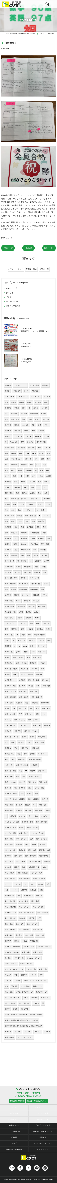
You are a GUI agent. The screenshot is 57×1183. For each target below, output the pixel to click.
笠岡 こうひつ (10, 691)
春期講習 (28, 618)
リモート (28, 436)
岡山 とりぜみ (38, 907)
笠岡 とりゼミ (18, 657)
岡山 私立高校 (33, 680)
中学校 (43, 567)
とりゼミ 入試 (10, 686)
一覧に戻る (28, 248)
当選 (48, 884)
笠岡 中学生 (37, 952)
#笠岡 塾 (44, 269)
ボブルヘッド (45, 997)
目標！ (32, 646)
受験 (44, 533)
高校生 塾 (24, 669)
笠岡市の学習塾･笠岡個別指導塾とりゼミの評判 (21, 1020)
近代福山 (30, 527)
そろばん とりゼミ (34, 958)
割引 (6, 759)
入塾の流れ (35, 391)
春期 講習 (23, 691)
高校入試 (45, 680)
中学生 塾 (34, 941)
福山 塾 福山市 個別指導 (15, 799)
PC (13, 640)
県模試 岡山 (9, 754)
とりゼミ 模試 (36, 873)
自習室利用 (9, 567)
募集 (6, 470)
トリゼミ (8, 550)
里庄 (39, 448)
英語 (6, 453)
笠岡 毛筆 (24, 748)
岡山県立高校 (23, 584)
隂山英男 (31, 448)
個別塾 (7, 504)
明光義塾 (41, 538)
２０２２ (46, 516)
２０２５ (33, 975)
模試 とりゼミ (41, 839)
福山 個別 (32, 782)
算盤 (23, 776)
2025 (25, 884)
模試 (31, 839)
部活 (42, 589)
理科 (37, 714)
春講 (37, 686)
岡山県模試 (27, 567)
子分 (38, 487)
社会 (44, 714)
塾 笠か (8, 958)
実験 (23, 635)
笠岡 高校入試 (10, 929)
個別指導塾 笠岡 (11, 578)
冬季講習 (34, 765)
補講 (30, 419)
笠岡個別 (37, 572)
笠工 (39, 918)
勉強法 (28, 612)
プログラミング (16, 459)
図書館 (18, 567)
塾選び (43, 413)
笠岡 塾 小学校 (22, 765)
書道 (12, 742)
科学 (29, 635)
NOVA (27, 453)
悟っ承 (41, 453)
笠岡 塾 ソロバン (12, 737)
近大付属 (14, 986)
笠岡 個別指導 (10, 584)
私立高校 (33, 890)
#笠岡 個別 (31, 269)
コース (26, 391)
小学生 (24, 941)
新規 (26, 703)
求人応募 (47, 396)
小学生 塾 (9, 765)
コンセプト (24, 1009)
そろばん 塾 (19, 958)
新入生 (24, 493)
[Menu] (53, 4)
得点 (20, 771)
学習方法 (8, 731)
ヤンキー (8, 487)
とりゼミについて (20, 385)
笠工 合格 (20, 924)
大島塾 (32, 538)
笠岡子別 (17, 731)
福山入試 (39, 895)
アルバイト (31, 504)
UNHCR (15, 674)
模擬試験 (19, 844)
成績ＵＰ (8, 431)
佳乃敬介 (47, 499)
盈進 (23, 867)
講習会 (20, 470)
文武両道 (8, 595)
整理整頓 (8, 646)
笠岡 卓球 (42, 652)
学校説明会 (34, 413)
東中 (48, 459)
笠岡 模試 (9, 935)
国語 (32, 487)
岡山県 (21, 402)
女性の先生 (45, 703)
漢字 (22, 442)
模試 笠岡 (9, 844)
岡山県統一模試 (44, 850)
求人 (19, 510)
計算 (27, 476)
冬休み (45, 867)
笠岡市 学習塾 (32, 827)
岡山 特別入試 (24, 929)
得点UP (32, 771)
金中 (31, 465)
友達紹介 (8, 482)
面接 (17, 776)
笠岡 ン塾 (9, 635)
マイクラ (32, 640)
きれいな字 (13, 442)
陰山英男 (38, 402)
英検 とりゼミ (21, 839)
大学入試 (22, 680)
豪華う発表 (9, 810)
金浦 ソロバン (24, 725)
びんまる (22, 816)
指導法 (16, 425)
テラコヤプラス (10, 623)
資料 (12, 759)
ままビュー (45, 816)
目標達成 (40, 629)
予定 (42, 459)
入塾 (45, 493)
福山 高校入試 (24, 1003)
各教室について (22, 396)
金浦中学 (24, 465)
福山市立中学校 (10, 850)
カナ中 (7, 476)
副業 (12, 521)
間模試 (27, 805)
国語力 (7, 640)
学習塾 (15, 1009)
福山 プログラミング (12, 997)
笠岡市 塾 (9, 652)
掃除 (48, 640)
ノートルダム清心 (34, 861)
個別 (6, 402)
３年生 (40, 476)
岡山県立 (19, 935)
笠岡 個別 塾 (30, 516)
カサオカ (17, 431)
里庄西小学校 (9, 606)
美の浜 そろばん (35, 776)
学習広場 (24, 538)
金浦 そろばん (10, 725)
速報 (38, 527)
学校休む (8, 436)
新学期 (7, 674)
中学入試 (14, 533)
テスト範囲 (9, 703)
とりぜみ (44, 408)
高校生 (7, 544)
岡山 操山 (9, 861)
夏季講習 (33, 663)
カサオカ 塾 (34, 578)
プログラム (34, 544)
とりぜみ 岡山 (10, 912)
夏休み (32, 737)
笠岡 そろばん (19, 720)
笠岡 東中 (33, 691)
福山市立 (43, 844)
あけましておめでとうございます (35, 980)
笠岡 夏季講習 (41, 822)
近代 (22, 527)
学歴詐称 (24, 975)
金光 (44, 527)
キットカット (28, 895)
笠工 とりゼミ (32, 924)
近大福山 (24, 533)
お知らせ (4, 237)
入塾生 (32, 493)
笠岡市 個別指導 (39, 878)
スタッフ (38, 1031)
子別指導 (38, 561)
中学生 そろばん (26, 963)
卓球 (33, 652)
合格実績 (8, 527)
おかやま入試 (23, 901)
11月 (36, 459)
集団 (6, 419)
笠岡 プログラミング (26, 912)
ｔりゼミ (17, 980)
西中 (6, 465)
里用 (31, 708)
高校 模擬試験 (22, 873)
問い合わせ (21, 759)
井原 (28, 555)
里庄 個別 (41, 606)
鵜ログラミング (41, 992)
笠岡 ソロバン (33, 720)
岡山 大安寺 (20, 861)
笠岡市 (7, 1009)
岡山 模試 (32, 850)
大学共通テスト (10, 680)
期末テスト (22, 708)
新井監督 (34, 997)
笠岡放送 (13, 816)
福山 (15, 527)
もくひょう (42, 646)
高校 (15, 550)
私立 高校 (9, 776)
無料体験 (8, 856)
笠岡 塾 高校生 (11, 669)
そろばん (42, 663)
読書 (45, 402)
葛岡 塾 (46, 623)
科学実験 (14, 629)
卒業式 (46, 584)
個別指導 (8, 425)
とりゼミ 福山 (10, 827)
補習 (23, 419)
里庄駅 (7, 708)
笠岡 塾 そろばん (30, 731)
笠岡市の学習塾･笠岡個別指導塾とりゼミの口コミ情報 (23, 1014)
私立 (41, 890)
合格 (17, 493)
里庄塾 (30, 686)
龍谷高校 (24, 413)
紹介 (15, 482)
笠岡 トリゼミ (10, 878)
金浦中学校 (9, 601)
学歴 (15, 975)
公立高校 (24, 890)
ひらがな (30, 442)
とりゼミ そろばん (44, 946)
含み (14, 504)
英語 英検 (9, 493)
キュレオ (24, 544)
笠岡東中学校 (41, 442)
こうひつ (32, 482)
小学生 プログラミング (24, 992)
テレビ (48, 810)
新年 (41, 975)
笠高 (6, 555)
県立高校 (36, 601)
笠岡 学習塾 (37, 929)
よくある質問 (34, 385)
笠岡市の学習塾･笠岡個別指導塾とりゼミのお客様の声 (23, 1026)
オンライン (18, 436)
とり (37, 708)
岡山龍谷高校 (25, 550)
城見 (6, 459)
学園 (6, 533)
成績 (26, 844)
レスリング (26, 595)
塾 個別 (19, 805)
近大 (6, 986)
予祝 (22, 629)
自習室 (46, 561)
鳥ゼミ (21, 827)
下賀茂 (29, 793)
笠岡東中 (23, 578)
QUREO (18, 652)
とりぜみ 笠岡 (29, 946)
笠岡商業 (8, 941)
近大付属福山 (25, 986)
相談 (18, 754)
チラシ (45, 595)
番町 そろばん (10, 782)
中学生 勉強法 (39, 635)
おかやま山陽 (9, 895)
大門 (15, 538)
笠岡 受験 (18, 856)
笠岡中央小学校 (10, 714)
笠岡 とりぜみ (21, 663)
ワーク (20, 521)
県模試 (29, 402)
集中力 (35, 408)
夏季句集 (8, 748)
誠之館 (16, 867)
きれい (46, 436)
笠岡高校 (43, 550)
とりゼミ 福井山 (11, 793)
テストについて (12, 301)
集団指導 (46, 419)
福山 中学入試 (10, 1003)
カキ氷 (29, 742)
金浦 (48, 453)
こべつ (21, 504)
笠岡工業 (31, 918)
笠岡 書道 (35, 748)
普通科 (35, 555)
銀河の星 (8, 867)
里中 (33, 476)
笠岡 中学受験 (30, 856)
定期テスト (29, 714)
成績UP (36, 612)
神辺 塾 (45, 799)
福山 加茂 (43, 782)
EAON (34, 453)
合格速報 (22, 918)
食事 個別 (38, 810)
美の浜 (23, 482)
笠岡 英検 (9, 839)
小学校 (13, 589)
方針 (33, 425)
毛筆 (15, 748)
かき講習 (21, 742)
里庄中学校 (21, 606)
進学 (25, 754)
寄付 (31, 623)
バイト (40, 504)
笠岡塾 (19, 516)
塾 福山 (33, 816)
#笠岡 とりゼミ (15, 269)
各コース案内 (36, 396)
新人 (6, 499)
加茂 (22, 793)
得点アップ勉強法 (13, 306)
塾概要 (7, 391)
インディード (28, 510)
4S (19, 646)
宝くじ (32, 884)
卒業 (6, 589)
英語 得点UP (9, 618)
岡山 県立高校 (10, 907)
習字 (6, 742)
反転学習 (38, 436)
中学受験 (41, 521)
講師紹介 (8, 385)
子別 (44, 572)
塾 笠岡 (22, 686)
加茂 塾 (8, 788)
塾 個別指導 (22, 561)
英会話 (13, 453)
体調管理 (41, 431)
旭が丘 (18, 601)
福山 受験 (9, 992)
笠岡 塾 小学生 (35, 759)
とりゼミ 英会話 (37, 833)
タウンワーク (9, 516)
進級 (29, 788)
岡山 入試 (35, 901)
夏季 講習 (37, 657)
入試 (27, 521)
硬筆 (42, 669)
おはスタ (17, 572)
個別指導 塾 (9, 561)
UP (26, 771)
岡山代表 (36, 595)
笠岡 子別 (46, 708)
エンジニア (21, 640)
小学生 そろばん (11, 963)
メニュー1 (17, 1031)
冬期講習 (29, 470)
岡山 (6, 413)
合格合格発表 (36, 584)
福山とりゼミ (37, 986)
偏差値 (34, 844)
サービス (8, 1031)
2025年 (40, 884)
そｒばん (8, 720)
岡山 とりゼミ (24, 907)
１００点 (36, 1003)
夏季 (28, 657)
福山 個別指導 (33, 799)
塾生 (39, 493)
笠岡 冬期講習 (24, 878)
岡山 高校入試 (10, 918)
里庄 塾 (31, 606)
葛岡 (6, 629)
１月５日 (14, 890)
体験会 (26, 652)
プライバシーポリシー (25, 1037)
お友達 (48, 476)
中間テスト (15, 419)
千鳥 (34, 550)
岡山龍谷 (14, 413)
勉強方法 (47, 725)
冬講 (47, 470)
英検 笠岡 (29, 935)
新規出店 (35, 703)
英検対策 (39, 674)
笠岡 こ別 (37, 725)
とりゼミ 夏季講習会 (12, 946)
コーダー (41, 640)
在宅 (6, 521)
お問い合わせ (9, 1037)
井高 (22, 555)
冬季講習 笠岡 (34, 867)
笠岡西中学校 (9, 448)
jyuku (25, 646)
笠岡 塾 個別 (10, 771)
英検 (20, 453)
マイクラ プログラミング (14, 969)
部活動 (16, 595)
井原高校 (14, 555)
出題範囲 (19, 703)
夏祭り (24, 737)
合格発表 (19, 810)
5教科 (21, 612)
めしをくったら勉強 (12, 822)
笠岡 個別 (45, 544)
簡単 (14, 476)
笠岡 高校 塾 (36, 697)
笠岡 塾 (28, 459)
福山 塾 (22, 782)
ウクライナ (23, 623)
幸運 (6, 890)
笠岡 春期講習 (10, 697)
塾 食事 (28, 810)
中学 (33, 521)
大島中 (15, 544)
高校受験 (8, 538)
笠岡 (23, 408)
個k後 (26, 487)
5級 (17, 635)
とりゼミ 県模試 (27, 674)
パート (48, 504)
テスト (46, 425)
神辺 (36, 793)
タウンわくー (41, 510)
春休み (37, 618)
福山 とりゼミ (19, 788)
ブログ (10, 237)
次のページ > (49, 248)
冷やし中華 (41, 737)
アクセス (47, 1031)
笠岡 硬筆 (46, 686)
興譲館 (16, 941)
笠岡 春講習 (23, 697)
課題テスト (42, 771)
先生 (12, 510)
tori (14, 708)
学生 (6, 510)
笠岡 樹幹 (26, 952)
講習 (41, 470)
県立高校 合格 (10, 612)
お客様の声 (16, 391)
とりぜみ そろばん (12, 952)
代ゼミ (46, 482)
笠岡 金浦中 (39, 742)
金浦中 (37, 419)
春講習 (20, 618)
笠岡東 (7, 657)
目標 (39, 425)
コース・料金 (9, 396)
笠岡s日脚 (27, 572)
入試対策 (22, 850)
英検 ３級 (40, 935)
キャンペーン (42, 754)
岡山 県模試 (9, 873)
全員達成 (30, 629)
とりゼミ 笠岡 (27, 822)
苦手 (20, 714)
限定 (44, 465)
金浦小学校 (23, 589)
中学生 (13, 402)
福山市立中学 (43, 856)
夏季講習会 (9, 663)
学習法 (16, 408)
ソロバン (34, 669)
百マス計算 (21, 448)
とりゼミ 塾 (31, 969)
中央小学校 (34, 589)
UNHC (38, 623)
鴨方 (48, 538)
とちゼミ (25, 425)
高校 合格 (42, 805)
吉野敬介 (17, 487)
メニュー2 (27, 1031)
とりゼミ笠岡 (39, 788)
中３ (38, 465)
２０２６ (8, 980)
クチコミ (8, 884)
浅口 (36, 567)
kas (34, 805)
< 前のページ (8, 248)
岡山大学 (8, 975)
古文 (45, 487)
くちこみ (17, 884)
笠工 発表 (9, 924)
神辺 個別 (9, 805)
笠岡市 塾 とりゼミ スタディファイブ (25, 499)
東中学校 (27, 601)
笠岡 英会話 (23, 833)
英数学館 (47, 861)
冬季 (12, 470)
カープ (26, 997)
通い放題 (44, 555)
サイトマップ (43, 1149)
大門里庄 (8, 572)
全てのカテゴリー (13, 288)
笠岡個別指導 (34, 533)
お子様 (32, 754)
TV (6, 816)
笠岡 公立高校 (42, 912)
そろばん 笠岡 (10, 833)
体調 (33, 431)
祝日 (39, 482)
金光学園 (14, 465)
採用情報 (45, 385)
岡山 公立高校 (10, 901)
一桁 (20, 476)
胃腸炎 (26, 431)
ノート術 (47, 448)
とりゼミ (8, 408)
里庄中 (48, 629)
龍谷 (18, 895)
